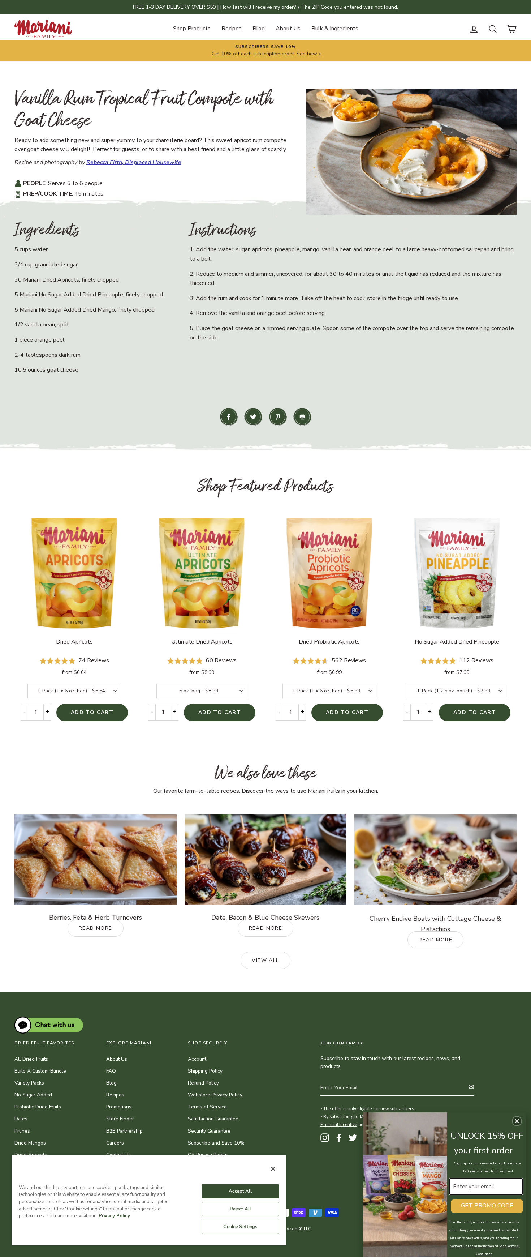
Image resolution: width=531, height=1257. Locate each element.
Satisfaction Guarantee (213, 1118)
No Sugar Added (33, 1094)
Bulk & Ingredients (334, 29)
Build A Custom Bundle (40, 1071)
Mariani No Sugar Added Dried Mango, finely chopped (87, 310)
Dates (20, 1118)
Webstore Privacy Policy (215, 1094)
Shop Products (192, 29)
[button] (517, 1121)
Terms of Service (207, 1106)
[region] (149, 1199)
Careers (115, 1143)
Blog (258, 29)
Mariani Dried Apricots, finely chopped (71, 280)
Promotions (118, 1106)
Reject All (240, 1209)
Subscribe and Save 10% (216, 1143)
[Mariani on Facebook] (338, 1137)
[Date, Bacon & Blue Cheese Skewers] (266, 859)
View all (265, 960)
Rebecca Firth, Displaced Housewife (133, 162)
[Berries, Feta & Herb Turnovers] (95, 859)
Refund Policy (203, 1082)
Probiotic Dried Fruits (37, 1106)
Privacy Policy (114, 1216)
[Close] (273, 1169)
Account (197, 1059)
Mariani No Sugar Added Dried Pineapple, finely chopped (91, 295)
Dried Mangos (30, 1143)
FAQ (111, 1071)
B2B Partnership (124, 1131)
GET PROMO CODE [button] (487, 1206)
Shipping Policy (205, 1071)
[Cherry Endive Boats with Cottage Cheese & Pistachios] (435, 859)
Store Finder (120, 1118)
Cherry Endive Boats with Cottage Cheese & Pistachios (435, 928)
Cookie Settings (240, 1226)
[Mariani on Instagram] (324, 1137)
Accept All (240, 1191)
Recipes (231, 29)
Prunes (22, 1131)
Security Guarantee (209, 1131)
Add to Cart (92, 712)
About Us (288, 29)
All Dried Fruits (31, 1059)
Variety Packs (29, 1082)
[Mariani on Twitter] (353, 1137)
